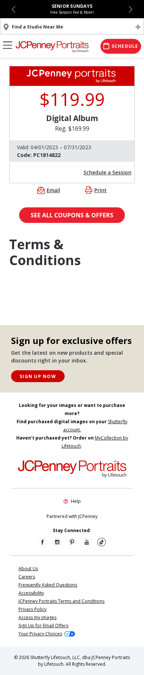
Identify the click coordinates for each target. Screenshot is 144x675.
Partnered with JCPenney (72, 516)
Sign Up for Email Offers (43, 625)
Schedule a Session (107, 172)
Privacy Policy (32, 609)
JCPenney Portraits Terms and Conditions (61, 601)
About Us (28, 568)
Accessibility (31, 593)
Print (100, 190)
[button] (13, 9)
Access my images (37, 617)
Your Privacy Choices (40, 634)
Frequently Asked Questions (47, 585)
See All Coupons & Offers (72, 215)
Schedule (125, 46)
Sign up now (38, 376)
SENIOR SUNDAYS (72, 6)
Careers (26, 577)
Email (53, 190)
